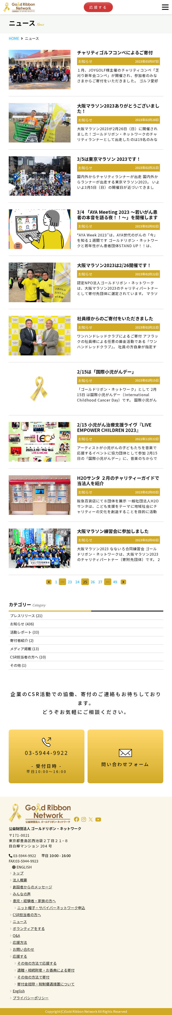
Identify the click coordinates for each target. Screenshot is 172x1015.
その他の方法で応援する (37, 963)
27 (100, 581)
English (19, 991)
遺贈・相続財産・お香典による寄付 (46, 970)
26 (93, 581)
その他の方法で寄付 (33, 977)
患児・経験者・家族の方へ (34, 900)
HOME (14, 38)
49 (115, 581)
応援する (98, 7)
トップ (18, 873)
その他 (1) (18, 665)
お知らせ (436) (22, 623)
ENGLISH (24, 867)
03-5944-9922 (24, 855)
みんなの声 (22, 893)
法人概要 (20, 880)
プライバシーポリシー (31, 997)
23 (70, 581)
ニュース (20, 921)
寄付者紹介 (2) (22, 640)
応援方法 (20, 942)
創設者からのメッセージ (32, 887)
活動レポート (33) (24, 632)
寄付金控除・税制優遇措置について (46, 984)
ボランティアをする (29, 928)
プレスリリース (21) (26, 615)
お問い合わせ (23, 949)
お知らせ (85, 61)
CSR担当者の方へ (27, 914)
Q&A (16, 935)
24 (77, 581)
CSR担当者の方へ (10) (28, 657)
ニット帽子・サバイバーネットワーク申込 (51, 907)
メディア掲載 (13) (24, 648)
